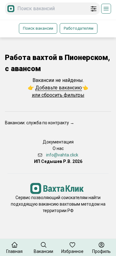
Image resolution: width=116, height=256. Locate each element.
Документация (58, 141)
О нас (58, 148)
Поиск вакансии (38, 28)
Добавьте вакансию (58, 88)
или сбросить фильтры (58, 95)
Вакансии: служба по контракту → (39, 122)
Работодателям (78, 28)
